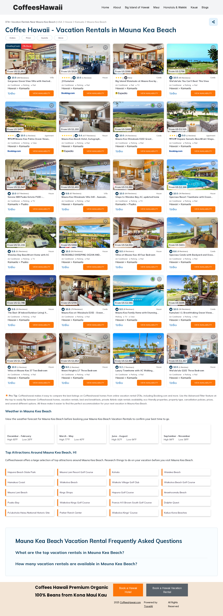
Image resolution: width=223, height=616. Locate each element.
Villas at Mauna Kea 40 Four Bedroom (135, 254)
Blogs (205, 7)
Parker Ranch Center (71, 512)
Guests (44, 38)
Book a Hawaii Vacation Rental (167, 590)
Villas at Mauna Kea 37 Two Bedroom (27, 370)
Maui (156, 7)
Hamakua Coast (16, 482)
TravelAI (148, 606)
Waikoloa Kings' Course (124, 512)
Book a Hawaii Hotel (128, 590)
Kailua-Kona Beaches (175, 512)
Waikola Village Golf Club (125, 482)
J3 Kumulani (68, 81)
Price (28, 38)
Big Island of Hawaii (137, 7)
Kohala (115, 472)
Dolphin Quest (171, 502)
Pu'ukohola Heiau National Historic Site (29, 512)
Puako (24, 204)
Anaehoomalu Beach (175, 492)
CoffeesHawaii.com (130, 602)
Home (105, 7)
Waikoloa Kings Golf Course (75, 502)
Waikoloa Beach (69, 482)
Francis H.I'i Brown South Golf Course (132, 502)
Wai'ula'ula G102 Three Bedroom (186, 370)
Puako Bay (13, 502)
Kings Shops (66, 492)
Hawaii (12, 88)
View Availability (41, 93)
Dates (13, 38)
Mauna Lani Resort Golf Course (76, 472)
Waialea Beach (172, 472)
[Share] (213, 22)
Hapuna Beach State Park (22, 472)
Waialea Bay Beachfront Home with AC (28, 254)
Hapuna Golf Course (123, 492)
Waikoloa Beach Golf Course (179, 482)
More (60, 38)
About (117, 7)
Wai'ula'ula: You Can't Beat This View (189, 81)
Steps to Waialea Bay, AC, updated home (137, 197)
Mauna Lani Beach (17, 492)
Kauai (194, 7)
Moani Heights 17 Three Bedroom (79, 370)
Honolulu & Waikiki (175, 7)
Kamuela (24, 88)
